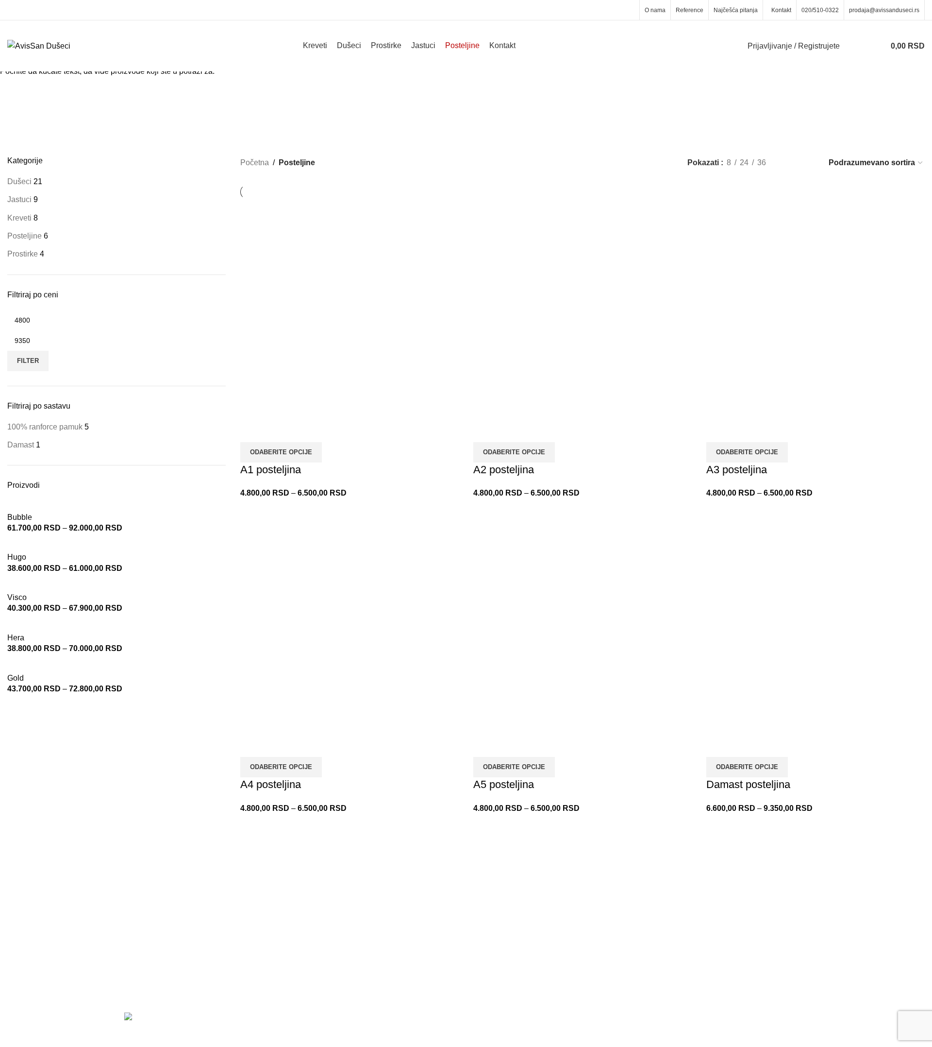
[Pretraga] (853, 46)
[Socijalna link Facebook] (616, 10)
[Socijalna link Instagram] (628, 10)
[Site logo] (38, 45)
